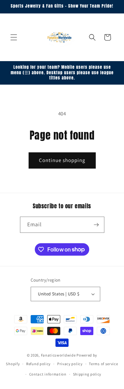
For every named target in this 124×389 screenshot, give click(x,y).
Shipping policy (87, 374)
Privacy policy (70, 363)
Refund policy (38, 363)
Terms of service (103, 363)
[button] (13, 37)
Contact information (47, 374)
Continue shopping (62, 160)
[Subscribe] (96, 225)
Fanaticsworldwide (58, 355)
